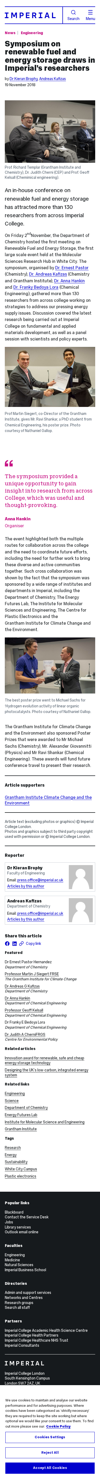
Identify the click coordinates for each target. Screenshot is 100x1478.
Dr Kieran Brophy (24, 78)
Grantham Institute (21, 1129)
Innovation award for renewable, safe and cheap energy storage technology (44, 1060)
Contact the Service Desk (27, 1217)
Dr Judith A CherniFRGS (25, 1034)
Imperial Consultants (22, 1345)
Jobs (9, 1222)
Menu (90, 18)
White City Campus (21, 1169)
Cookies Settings (50, 1437)
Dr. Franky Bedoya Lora (35, 287)
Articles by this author (25, 886)
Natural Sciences (19, 1264)
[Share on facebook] (7, 943)
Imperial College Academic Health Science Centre (46, 1330)
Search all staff (17, 1307)
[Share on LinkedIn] (14, 943)
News (10, 32)
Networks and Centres (24, 1297)
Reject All (49, 1453)
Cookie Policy (58, 1426)
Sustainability (16, 1161)
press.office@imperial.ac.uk (40, 880)
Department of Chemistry (26, 1107)
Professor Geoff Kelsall (24, 1010)
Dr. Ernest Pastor (72, 267)
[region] (50, 1431)
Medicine (12, 1260)
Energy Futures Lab (21, 1114)
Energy (11, 1154)
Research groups (19, 1302)
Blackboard (14, 1212)
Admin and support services (28, 1292)
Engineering (32, 32)
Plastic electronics (20, 1176)
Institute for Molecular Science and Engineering (45, 1122)
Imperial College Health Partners (31, 1335)
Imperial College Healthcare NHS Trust (36, 1340)
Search (73, 18)
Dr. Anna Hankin (69, 280)
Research (13, 1147)
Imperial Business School (25, 1269)
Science (12, 1100)
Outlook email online (21, 1232)
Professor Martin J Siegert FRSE (32, 974)
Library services (18, 1227)
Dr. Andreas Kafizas (48, 274)
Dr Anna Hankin (17, 998)
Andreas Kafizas (52, 78)
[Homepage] (34, 15)
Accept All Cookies (50, 1468)
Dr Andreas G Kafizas (22, 986)
